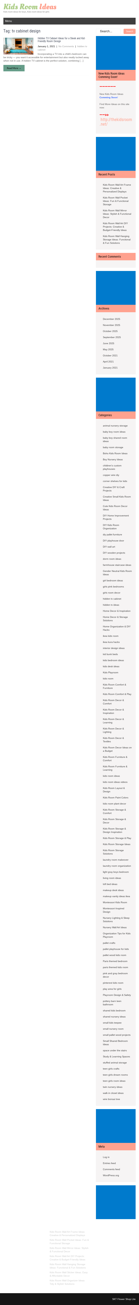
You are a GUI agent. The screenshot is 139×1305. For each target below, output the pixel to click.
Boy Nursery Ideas (113, 459)
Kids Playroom (110, 672)
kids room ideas (111, 776)
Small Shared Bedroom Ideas (115, 1043)
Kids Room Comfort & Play (117, 694)
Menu (8, 21)
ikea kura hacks (111, 642)
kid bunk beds (110, 654)
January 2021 (110, 367)
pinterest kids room (113, 982)
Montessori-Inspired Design (113, 910)
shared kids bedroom (114, 1010)
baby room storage (113, 447)
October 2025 (110, 331)
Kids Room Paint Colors (115, 797)
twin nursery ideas (112, 1087)
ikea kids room (110, 636)
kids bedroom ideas (113, 660)
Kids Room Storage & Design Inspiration (114, 830)
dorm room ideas (112, 558)
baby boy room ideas (114, 431)
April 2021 (108, 361)
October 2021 (110, 355)
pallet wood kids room (114, 955)
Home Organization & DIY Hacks (117, 628)
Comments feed (111, 1169)
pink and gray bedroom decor (115, 975)
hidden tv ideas (111, 604)
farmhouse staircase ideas (117, 565)
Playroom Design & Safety (117, 995)
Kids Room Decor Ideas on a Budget (117, 749)
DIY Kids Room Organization (111, 527)
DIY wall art (109, 546)
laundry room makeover (115, 859)
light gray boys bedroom (116, 872)
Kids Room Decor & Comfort (113, 702)
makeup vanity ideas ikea (116, 896)
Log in (106, 1157)
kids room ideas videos (115, 782)
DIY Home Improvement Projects (116, 517)
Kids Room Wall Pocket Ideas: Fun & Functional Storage (115, 201)
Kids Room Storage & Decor (114, 821)
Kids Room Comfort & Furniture (114, 686)
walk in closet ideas (113, 1093)
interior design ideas (114, 648)
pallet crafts (109, 943)
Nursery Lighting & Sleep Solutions (116, 920)
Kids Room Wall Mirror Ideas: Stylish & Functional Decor (117, 214)
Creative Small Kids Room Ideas (117, 498)
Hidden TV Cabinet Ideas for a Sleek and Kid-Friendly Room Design (61, 40)
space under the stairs (115, 1050)
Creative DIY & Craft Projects (114, 489)
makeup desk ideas (113, 890)
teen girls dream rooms (115, 1074)
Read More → (14, 68)
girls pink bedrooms (113, 586)
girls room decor (111, 592)
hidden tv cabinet (112, 598)
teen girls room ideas (114, 1080)
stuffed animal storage (115, 1062)
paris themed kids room (115, 967)
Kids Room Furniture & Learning (115, 768)
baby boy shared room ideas (115, 439)
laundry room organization (117, 865)
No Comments (66, 46)
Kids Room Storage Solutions (113, 852)
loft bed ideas (110, 884)
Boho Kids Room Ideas (115, 453)
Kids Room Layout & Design (114, 790)
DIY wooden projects (114, 552)
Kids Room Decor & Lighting (113, 730)
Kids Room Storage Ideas (116, 844)
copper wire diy (111, 475)
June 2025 (108, 343)
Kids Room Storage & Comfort (114, 811)
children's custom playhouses (112, 467)
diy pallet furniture (112, 534)
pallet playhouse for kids (116, 949)
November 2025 (111, 325)
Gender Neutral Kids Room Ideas (117, 573)
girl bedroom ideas (113, 580)
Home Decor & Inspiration (117, 611)
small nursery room (113, 1028)
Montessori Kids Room (115, 902)
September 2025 (112, 337)
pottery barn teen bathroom (112, 1003)
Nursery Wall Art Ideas (115, 927)
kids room (108, 678)
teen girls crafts (111, 1068)
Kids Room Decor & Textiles (113, 740)
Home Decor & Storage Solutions (115, 619)
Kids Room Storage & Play (117, 838)
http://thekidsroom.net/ (116, 122)
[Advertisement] (116, 53)
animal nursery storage (115, 425)
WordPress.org (111, 1175)
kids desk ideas (111, 666)
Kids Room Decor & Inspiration (113, 711)
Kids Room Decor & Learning (113, 721)
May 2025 (108, 349)
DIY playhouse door (113, 540)
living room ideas (112, 878)
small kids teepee (112, 1022)
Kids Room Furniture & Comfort (115, 759)
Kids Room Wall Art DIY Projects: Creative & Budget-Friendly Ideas (115, 226)
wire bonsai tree (111, 1099)
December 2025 (111, 319)
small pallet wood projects (117, 1035)
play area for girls (112, 989)
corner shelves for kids (115, 481)
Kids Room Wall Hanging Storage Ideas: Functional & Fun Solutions (117, 239)
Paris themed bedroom (115, 961)
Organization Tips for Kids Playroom (117, 935)
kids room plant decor (114, 803)
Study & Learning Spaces (116, 1056)
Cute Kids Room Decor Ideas (115, 508)
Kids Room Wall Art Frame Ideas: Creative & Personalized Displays (117, 188)
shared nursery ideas (114, 1016)
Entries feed (109, 1163)
